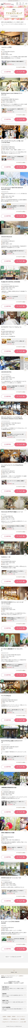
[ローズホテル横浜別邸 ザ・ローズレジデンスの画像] (14, 640)
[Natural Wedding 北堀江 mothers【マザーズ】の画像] (14, 732)
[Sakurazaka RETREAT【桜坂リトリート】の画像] (14, 503)
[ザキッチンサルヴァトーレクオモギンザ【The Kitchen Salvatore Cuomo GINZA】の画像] (14, 408)
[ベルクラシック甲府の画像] (14, 38)
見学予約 (8, 71)
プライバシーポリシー (21, 1016)
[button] (14, 988)
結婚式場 (21, 975)
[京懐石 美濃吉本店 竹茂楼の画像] (14, 824)
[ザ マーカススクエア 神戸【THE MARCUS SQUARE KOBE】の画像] (14, 179)
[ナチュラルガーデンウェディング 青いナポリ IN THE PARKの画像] (14, 132)
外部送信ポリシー (6, 1019)
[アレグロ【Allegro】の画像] (14, 686)
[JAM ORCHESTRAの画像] (14, 363)
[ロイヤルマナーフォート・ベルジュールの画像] (14, 318)
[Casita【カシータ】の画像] (14, 548)
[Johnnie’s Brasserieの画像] (14, 228)
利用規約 (9, 1016)
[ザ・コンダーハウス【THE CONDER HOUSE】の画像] (14, 912)
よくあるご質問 (23, 1021)
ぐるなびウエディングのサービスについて (10, 1021)
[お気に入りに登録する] (25, 45)
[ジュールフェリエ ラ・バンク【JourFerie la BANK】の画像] (14, 456)
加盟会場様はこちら (15, 1019)
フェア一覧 (21, 71)
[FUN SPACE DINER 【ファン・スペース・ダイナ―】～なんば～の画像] (14, 593)
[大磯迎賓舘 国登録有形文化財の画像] (14, 778)
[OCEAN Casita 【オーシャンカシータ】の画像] (14, 869)
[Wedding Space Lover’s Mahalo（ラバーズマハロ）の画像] (14, 84)
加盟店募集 (22, 1019)
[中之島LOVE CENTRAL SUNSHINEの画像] (14, 273)
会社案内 (4, 1016)
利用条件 (13, 1016)
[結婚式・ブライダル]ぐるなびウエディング (9, 975)
